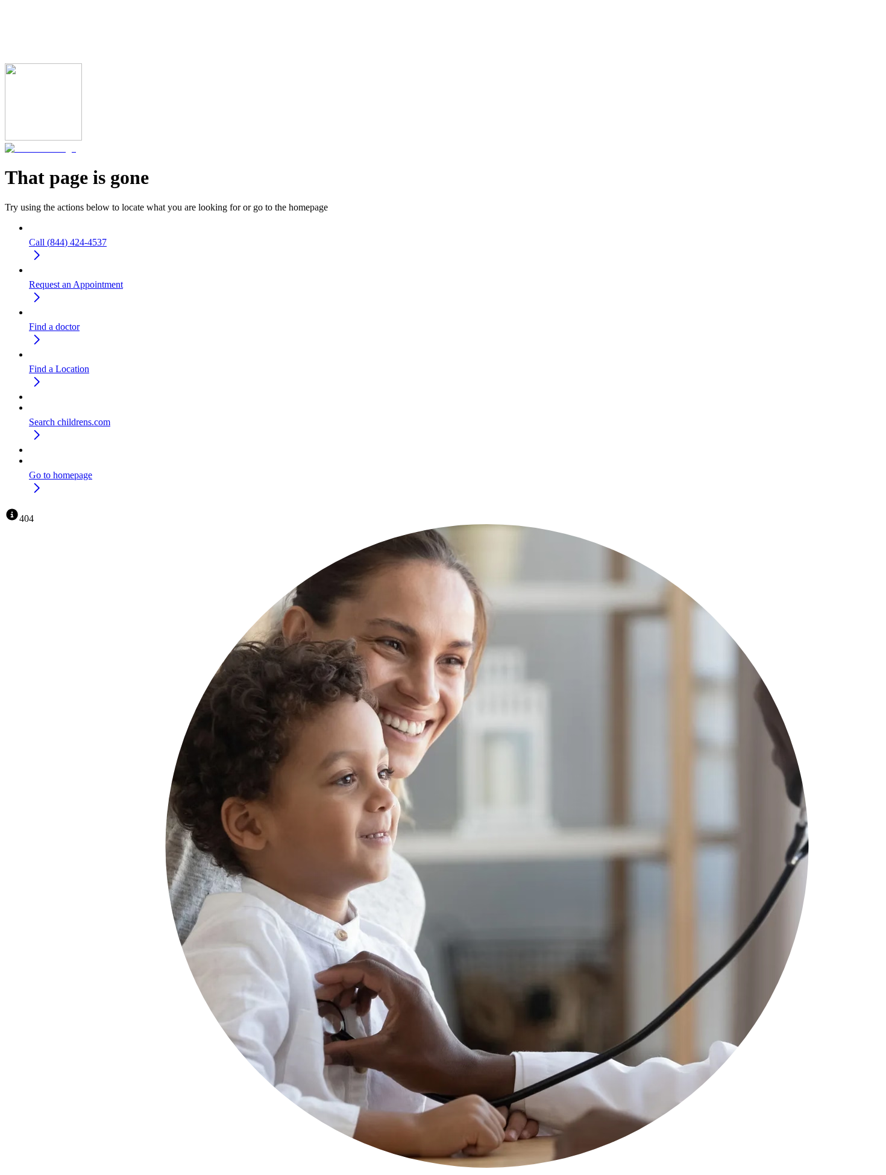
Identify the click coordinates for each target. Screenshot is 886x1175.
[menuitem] (455, 244)
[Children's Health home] (40, 148)
